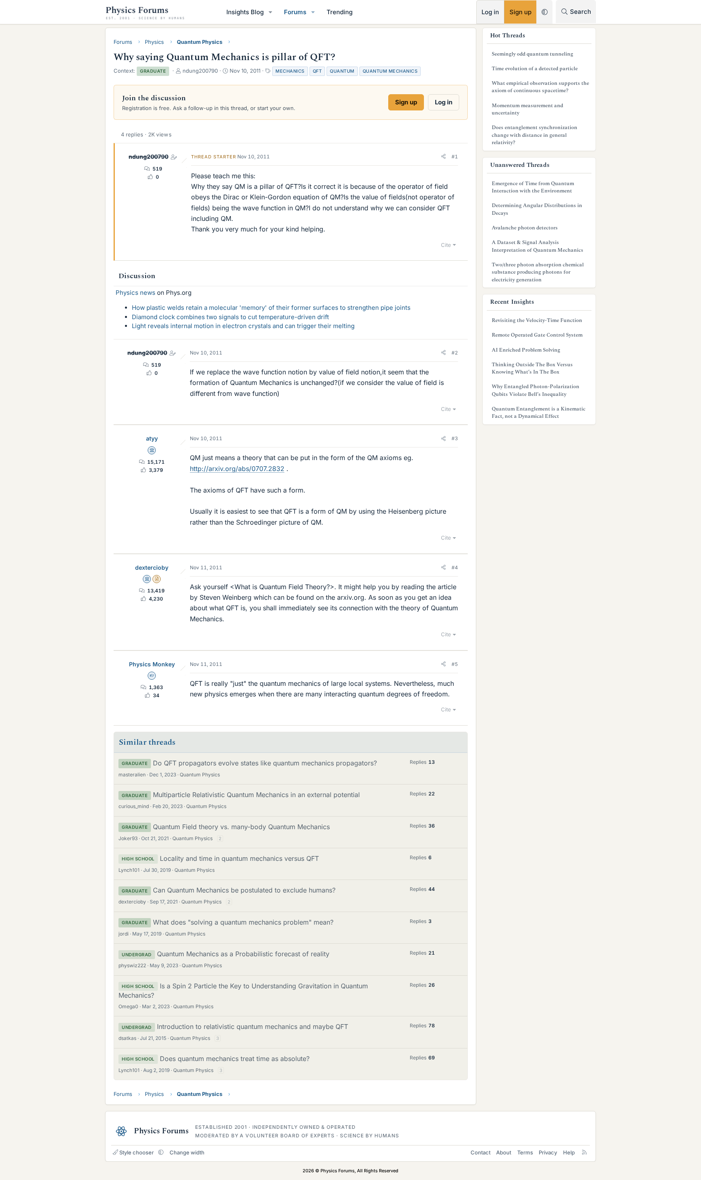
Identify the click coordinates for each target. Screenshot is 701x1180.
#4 (455, 567)
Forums (295, 12)
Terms (525, 1152)
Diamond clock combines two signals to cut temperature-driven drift (230, 317)
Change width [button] (187, 1152)
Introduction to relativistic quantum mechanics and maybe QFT (252, 1026)
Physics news (135, 292)
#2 (455, 353)
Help (569, 1152)
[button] (270, 12)
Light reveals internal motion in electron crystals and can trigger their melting (243, 326)
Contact (480, 1152)
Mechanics (290, 71)
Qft (317, 71)
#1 (455, 156)
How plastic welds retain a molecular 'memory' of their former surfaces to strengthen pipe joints (271, 307)
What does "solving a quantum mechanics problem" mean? (243, 922)
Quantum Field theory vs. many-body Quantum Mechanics (241, 827)
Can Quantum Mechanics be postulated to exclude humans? (244, 890)
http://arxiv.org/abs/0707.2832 (237, 469)
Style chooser (136, 1152)
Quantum (342, 71)
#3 (455, 438)
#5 (455, 664)
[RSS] (584, 1152)
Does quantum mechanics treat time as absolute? (235, 1059)
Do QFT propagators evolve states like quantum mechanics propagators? (265, 763)
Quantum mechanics (390, 71)
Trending (340, 12)
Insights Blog (245, 12)
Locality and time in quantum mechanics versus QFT (239, 858)
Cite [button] (446, 245)
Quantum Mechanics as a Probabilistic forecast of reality (243, 954)
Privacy (548, 1152)
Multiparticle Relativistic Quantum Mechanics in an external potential (256, 795)
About (503, 1152)
